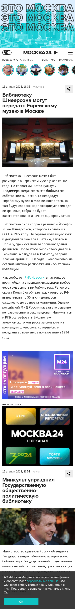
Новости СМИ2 (11, 404)
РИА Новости (34, 277)
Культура (38, 87)
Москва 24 (37, 52)
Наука (36, 472)
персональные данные (42, 581)
